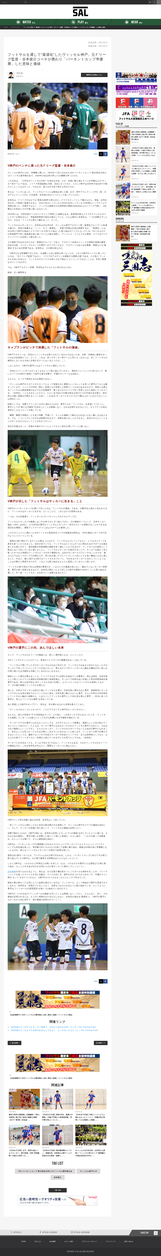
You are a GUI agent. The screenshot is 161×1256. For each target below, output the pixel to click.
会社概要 (53, 1241)
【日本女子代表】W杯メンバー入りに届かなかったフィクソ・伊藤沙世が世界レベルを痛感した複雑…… (90, 1117)
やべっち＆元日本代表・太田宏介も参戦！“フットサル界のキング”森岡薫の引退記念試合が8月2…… (90, 1153)
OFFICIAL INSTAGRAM (82, 1232)
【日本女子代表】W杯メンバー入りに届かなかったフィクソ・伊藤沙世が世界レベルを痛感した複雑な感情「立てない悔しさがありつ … (143, 171)
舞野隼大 (19, 76)
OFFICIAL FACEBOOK (49, 1232)
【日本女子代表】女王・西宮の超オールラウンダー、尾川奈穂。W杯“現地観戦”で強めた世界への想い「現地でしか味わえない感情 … (143, 189)
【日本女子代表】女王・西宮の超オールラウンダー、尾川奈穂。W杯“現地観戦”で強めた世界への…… (24, 1153)
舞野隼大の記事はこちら (94, 75)
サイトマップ (110, 1241)
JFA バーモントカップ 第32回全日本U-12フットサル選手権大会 (45, 1171)
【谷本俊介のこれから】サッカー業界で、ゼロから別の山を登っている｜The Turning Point (53, 1027)
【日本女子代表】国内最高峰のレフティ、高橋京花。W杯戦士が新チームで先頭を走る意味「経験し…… (57, 1153)
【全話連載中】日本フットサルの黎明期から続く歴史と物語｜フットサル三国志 (40, 1015)
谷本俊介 (57, 1177)
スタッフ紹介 (68, 1241)
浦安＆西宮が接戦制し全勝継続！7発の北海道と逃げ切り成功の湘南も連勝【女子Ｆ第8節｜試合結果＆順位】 (141, 231)
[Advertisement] (136, 54)
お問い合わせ (128, 1241)
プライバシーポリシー (89, 1241)
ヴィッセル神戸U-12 (88, 1171)
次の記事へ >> (100, 1043)
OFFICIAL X (18, 1232)
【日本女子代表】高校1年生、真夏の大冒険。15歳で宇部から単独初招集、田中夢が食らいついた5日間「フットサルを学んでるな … (143, 153)
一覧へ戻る (57, 1190)
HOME (6, 27)
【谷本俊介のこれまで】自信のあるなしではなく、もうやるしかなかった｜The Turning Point (54, 1030)
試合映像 (12, 871)
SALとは (38, 1241)
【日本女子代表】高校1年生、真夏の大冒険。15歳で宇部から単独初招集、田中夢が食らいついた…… (57, 1117)
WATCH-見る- (15, 27)
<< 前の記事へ (14, 1043)
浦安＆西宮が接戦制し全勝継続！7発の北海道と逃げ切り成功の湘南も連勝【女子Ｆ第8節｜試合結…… (24, 1117)
